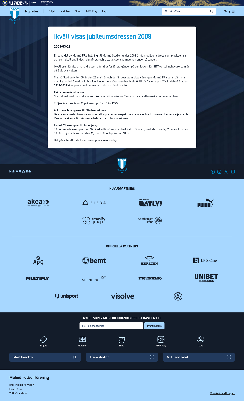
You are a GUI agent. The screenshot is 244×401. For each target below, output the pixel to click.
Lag (104, 11)
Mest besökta (23, 357)
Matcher (65, 11)
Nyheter (31, 11)
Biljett (52, 11)
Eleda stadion (99, 357)
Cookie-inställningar (222, 393)
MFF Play (91, 11)
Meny (227, 11)
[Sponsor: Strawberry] (47, 4)
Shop (78, 11)
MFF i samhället (177, 357)
